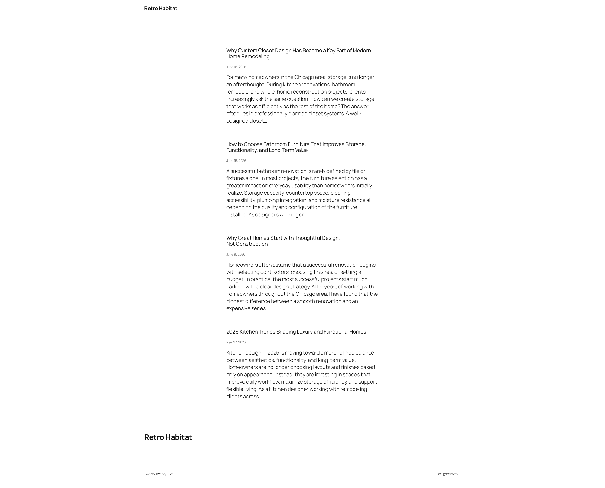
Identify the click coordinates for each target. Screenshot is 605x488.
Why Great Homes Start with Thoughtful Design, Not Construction (283, 241)
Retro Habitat (160, 8)
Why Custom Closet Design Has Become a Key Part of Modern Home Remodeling (298, 53)
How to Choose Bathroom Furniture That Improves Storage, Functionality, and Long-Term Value (296, 147)
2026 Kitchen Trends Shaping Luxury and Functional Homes (296, 332)
